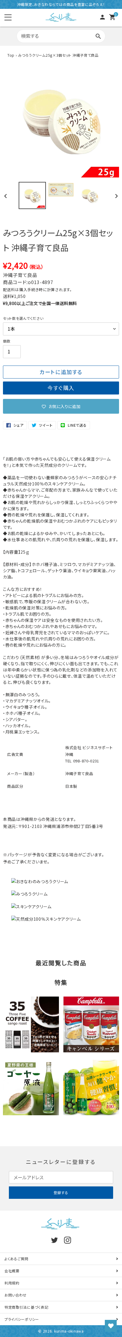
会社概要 (12, 1270)
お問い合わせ (15, 1294)
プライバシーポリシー (21, 1319)
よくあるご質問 (16, 1258)
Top (11, 55)
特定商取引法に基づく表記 (26, 1307)
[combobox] (61, 36)
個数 (6, 340)
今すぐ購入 (60, 388)
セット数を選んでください (23, 318)
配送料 (9, 289)
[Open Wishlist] (111, 1326)
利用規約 (12, 1282)
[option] (32, 195)
